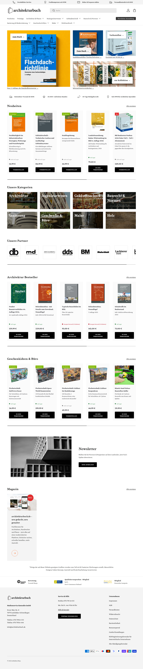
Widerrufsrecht (114, 614)
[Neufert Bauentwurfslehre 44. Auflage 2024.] (18, 293)
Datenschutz (113, 619)
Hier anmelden (88, 465)
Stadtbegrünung (68, 135)
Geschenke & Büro (39, 23)
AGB (110, 605)
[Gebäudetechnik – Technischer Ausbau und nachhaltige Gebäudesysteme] (45, 122)
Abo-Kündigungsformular (118, 644)
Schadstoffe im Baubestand (120, 308)
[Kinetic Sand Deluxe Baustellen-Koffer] (124, 375)
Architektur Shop (16, 661)
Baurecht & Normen (91, 18)
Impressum (113, 601)
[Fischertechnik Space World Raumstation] (45, 375)
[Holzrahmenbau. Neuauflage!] (97, 293)
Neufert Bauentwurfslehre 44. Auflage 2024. (17, 309)
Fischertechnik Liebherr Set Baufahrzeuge (71, 389)
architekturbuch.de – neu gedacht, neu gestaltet (22, 519)
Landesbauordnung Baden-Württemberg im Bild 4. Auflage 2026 (97, 138)
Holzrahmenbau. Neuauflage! (94, 308)
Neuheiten (11, 18)
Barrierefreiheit (114, 623)
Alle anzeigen (131, 106)
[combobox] (83, 10)
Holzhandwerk (67, 23)
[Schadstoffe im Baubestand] (124, 293)
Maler (54, 23)
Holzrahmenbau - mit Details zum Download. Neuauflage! (44, 309)
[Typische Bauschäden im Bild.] (71, 293)
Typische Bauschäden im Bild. (71, 308)
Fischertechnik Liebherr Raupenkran (97, 389)
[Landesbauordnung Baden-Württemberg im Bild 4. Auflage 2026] (97, 122)
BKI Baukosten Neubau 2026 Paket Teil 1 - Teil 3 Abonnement (124, 138)
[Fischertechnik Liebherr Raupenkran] (97, 375)
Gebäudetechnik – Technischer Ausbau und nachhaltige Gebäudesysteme (45, 139)
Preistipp (20, 18)
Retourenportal (114, 628)
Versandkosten (114, 610)
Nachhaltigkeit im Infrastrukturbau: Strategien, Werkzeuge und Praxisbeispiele (17, 139)
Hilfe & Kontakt (63, 610)
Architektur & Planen (33, 18)
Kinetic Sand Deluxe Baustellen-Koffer (122, 389)
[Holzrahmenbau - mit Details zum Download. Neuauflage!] (45, 293)
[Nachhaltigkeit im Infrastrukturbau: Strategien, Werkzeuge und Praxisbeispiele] (18, 122)
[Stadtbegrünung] (71, 122)
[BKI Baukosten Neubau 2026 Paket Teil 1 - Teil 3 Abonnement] (124, 122)
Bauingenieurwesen (54, 18)
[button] (134, 10)
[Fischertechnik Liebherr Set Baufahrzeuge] (71, 375)
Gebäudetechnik (72, 18)
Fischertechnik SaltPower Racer (15, 389)
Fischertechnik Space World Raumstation (44, 389)
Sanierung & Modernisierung (17, 23)
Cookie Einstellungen (116, 632)
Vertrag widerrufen (69, 616)
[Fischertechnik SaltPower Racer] (18, 375)
